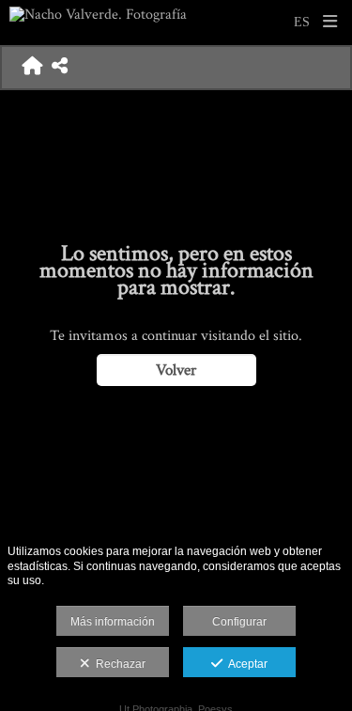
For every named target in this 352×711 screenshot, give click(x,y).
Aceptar (245, 664)
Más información (112, 621)
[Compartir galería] (60, 67)
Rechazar (117, 664)
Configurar (239, 621)
